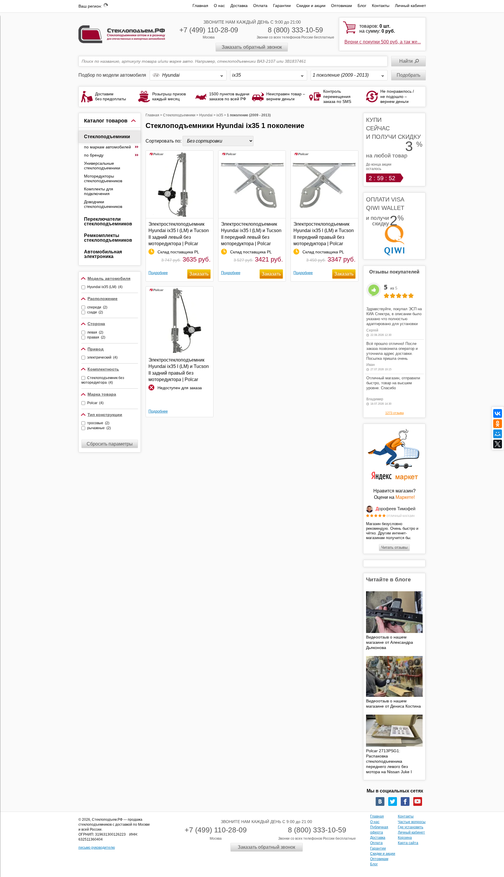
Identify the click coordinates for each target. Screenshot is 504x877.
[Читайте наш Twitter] (392, 801)
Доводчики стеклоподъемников (103, 204)
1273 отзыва (394, 413)
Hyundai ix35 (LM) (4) (105, 287)
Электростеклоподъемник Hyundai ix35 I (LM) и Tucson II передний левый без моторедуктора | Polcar (251, 234)
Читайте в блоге (388, 579)
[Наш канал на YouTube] (417, 801)
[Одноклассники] (497, 423)
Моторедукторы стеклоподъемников (103, 178)
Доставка (239, 5)
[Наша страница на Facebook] (405, 801)
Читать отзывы (394, 547)
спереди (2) (97, 307)
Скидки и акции (311, 5)
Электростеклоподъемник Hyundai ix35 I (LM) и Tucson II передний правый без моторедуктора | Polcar (323, 234)
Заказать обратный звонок (252, 47)
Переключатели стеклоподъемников (108, 221)
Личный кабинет (410, 5)
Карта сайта (408, 843)
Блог (362, 5)
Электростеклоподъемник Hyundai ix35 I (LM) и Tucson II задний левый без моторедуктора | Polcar (178, 234)
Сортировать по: (164, 140)
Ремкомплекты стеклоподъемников (108, 238)
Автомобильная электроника (103, 254)
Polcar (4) (95, 403)
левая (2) (95, 332)
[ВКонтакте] (497, 413)
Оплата (260, 5)
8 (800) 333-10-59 (295, 30)
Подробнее (158, 273)
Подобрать (408, 75)
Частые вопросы (412, 822)
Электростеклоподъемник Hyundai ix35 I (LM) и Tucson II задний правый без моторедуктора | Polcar (178, 369)
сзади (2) (95, 312)
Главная (200, 5)
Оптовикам (341, 5)
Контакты (380, 5)
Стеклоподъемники (107, 136)
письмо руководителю (96, 848)
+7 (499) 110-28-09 (208, 30)
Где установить (410, 827)
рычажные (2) (99, 428)
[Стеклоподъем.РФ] (121, 33)
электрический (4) (102, 357)
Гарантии (282, 5)
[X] (497, 444)
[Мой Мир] (497, 433)
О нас (219, 5)
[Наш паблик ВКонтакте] (380, 801)
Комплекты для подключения (98, 191)
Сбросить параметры (110, 443)
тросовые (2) (98, 423)
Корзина (405, 838)
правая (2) (96, 337)
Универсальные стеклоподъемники (102, 165)
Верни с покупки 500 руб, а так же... (382, 41)
